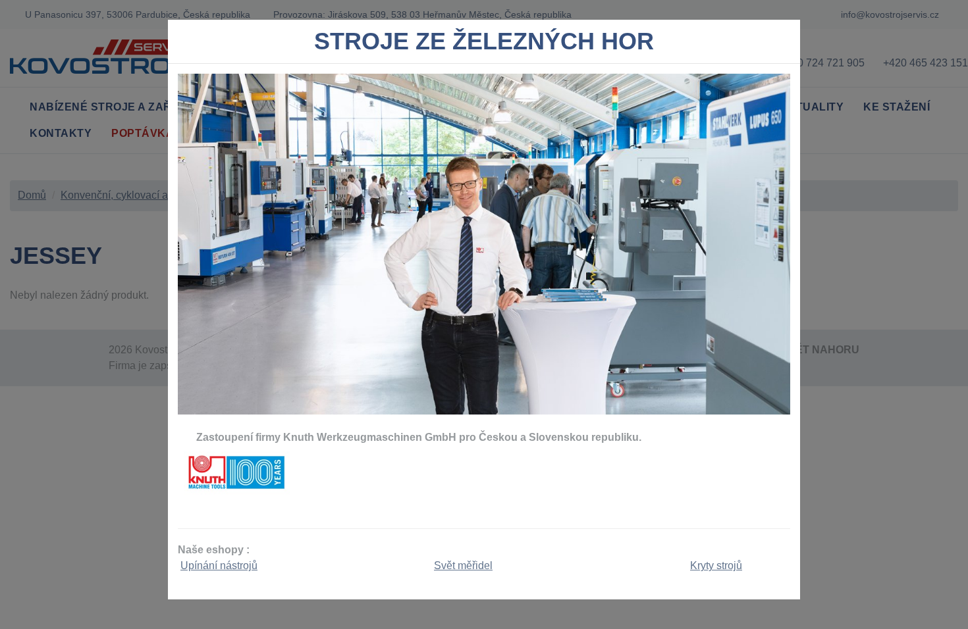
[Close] (785, 45)
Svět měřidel (463, 565)
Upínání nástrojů (218, 565)
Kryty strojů (716, 565)
